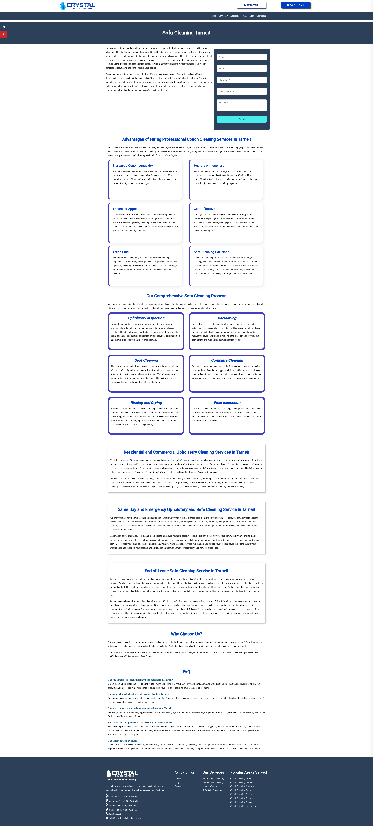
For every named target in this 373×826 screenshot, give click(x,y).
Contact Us (180, 786)
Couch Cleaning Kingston (242, 786)
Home (213, 16)
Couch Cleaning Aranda (241, 802)
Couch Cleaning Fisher (240, 778)
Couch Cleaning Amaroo (241, 798)
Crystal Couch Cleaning (129, 82)
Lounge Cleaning (211, 786)
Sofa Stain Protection (212, 790)
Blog (252, 16)
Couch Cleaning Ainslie (241, 794)
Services (222, 16)
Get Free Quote (297, 5)
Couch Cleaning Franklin (242, 782)
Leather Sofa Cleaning (213, 782)
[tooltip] (3, 27)
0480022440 (252, 5)
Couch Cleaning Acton (240, 790)
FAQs (244, 16)
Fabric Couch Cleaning (213, 778)
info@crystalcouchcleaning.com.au (124, 818)
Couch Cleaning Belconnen (243, 806)
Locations (234, 16)
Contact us (261, 16)
